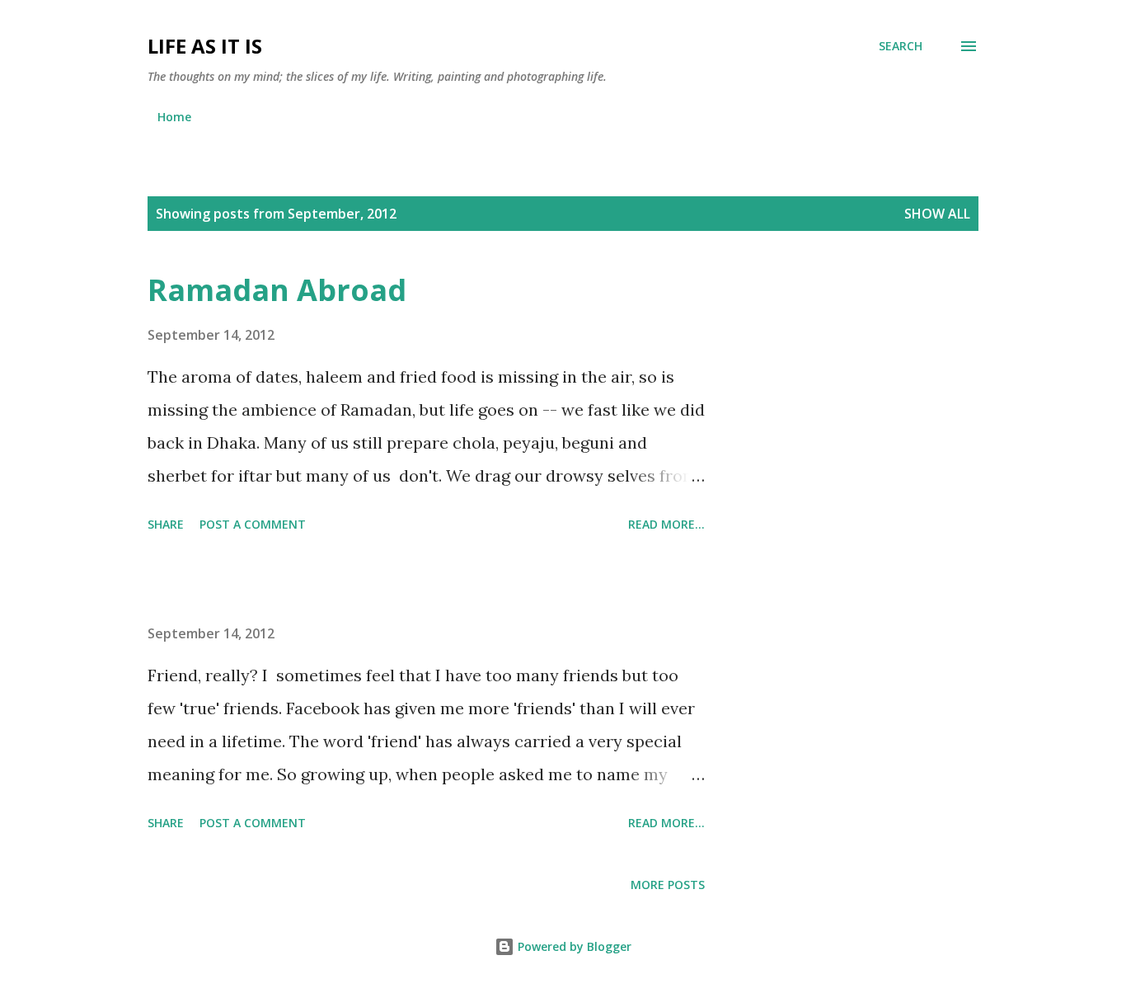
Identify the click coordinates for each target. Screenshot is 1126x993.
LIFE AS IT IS (205, 45)
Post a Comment (252, 524)
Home (174, 117)
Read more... (666, 524)
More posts (668, 884)
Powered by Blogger (572, 946)
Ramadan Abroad (277, 290)
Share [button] (166, 524)
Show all (937, 214)
